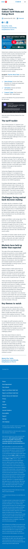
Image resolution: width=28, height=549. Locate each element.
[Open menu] (25, 2)
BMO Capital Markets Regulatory (16, 438)
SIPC (17, 455)
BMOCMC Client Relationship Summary (16, 443)
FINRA (13, 455)
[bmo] (4, 2)
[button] (20, 18)
